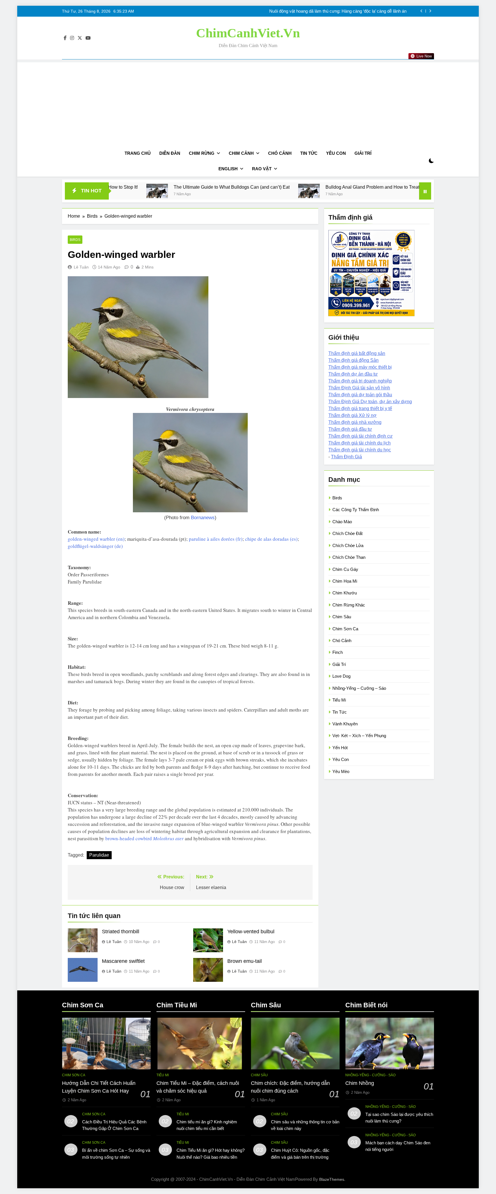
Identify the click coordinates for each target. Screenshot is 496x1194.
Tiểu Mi (339, 700)
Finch (337, 652)
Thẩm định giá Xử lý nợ (352, 415)
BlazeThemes (331, 1179)
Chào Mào (342, 521)
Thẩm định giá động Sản (353, 360)
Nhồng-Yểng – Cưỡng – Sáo (359, 688)
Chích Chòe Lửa (347, 545)
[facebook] (65, 38)
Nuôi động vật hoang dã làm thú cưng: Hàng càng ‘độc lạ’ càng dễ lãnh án (337, 11)
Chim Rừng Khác (348, 604)
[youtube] (88, 38)
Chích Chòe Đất (347, 533)
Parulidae (99, 855)
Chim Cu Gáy (345, 569)
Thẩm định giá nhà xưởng (354, 422)
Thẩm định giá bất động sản (356, 353)
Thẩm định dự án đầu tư (353, 374)
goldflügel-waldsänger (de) (95, 546)
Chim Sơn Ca (345, 628)
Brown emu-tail (244, 961)
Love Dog (341, 676)
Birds (75, 240)
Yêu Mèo (340, 771)
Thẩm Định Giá (346, 456)
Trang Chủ (138, 153)
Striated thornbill (120, 931)
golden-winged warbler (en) (96, 539)
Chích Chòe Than (348, 557)
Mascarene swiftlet (123, 961)
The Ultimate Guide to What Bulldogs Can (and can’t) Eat (162, 187)
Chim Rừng (201, 153)
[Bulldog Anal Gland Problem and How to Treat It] (239, 191)
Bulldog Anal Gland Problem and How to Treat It (304, 187)
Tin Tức (308, 153)
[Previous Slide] (421, 11)
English (228, 168)
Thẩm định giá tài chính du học (359, 449)
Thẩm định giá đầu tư (350, 429)
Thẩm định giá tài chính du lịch (359, 442)
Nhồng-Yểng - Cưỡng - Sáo (370, 1075)
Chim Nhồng (359, 1083)
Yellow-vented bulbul (250, 931)
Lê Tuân (81, 267)
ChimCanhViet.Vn (248, 33)
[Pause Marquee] (425, 191)
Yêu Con (336, 153)
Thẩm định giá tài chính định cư (360, 436)
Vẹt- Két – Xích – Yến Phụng (359, 735)
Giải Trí (362, 153)
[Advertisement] (248, 102)
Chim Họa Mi (344, 581)
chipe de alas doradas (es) (271, 539)
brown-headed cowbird (144, 838)
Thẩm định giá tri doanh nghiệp (360, 380)
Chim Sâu (341, 616)
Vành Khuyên (345, 723)
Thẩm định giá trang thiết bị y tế (360, 408)
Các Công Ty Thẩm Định (355, 509)
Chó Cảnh (280, 153)
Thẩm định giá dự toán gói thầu (360, 394)
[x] (80, 38)
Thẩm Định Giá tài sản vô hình (359, 387)
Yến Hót (340, 747)
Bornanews (203, 517)
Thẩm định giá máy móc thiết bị (360, 367)
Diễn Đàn (169, 153)
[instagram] (72, 38)
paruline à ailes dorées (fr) (216, 539)
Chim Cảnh (241, 153)
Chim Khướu (344, 592)
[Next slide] (430, 11)
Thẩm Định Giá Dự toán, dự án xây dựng (370, 401)
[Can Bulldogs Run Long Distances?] (372, 191)
